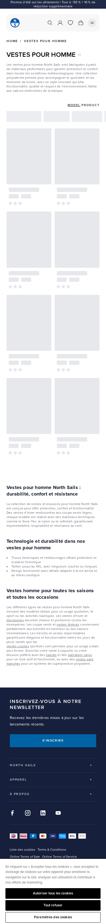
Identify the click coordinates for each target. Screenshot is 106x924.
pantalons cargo (80, 655)
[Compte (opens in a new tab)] (60, 23)
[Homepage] (15, 22)
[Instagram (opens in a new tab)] (27, 813)
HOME (12, 41)
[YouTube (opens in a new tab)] (58, 813)
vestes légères (68, 625)
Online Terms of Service (59, 857)
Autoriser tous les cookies (53, 893)
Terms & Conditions (52, 850)
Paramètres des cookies (53, 917)
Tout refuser (53, 905)
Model (74, 105)
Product (90, 105)
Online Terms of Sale (25, 857)
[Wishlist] (70, 23)
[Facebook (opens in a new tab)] (12, 813)
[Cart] (80, 23)
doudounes (15, 620)
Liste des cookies (22, 850)
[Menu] (92, 22)
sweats (51, 655)
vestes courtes (18, 646)
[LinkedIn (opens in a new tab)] (43, 813)
